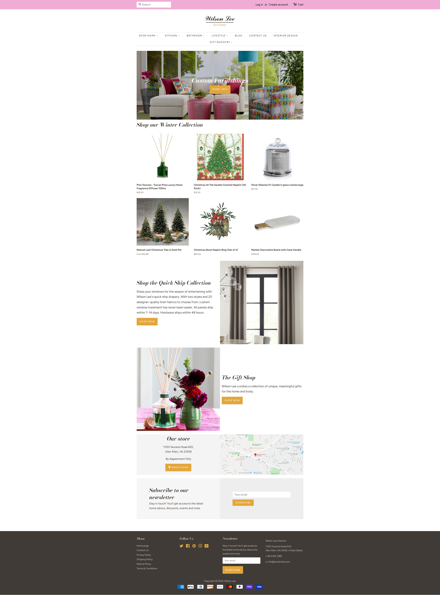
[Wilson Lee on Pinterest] (194, 546)
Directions (179, 467)
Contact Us (258, 35)
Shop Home (147, 35)
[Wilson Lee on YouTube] (206, 546)
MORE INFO (220, 89)
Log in (259, 4)
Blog (239, 35)
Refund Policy (144, 564)
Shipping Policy (145, 559)
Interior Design (285, 35)
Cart (300, 4)
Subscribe (243, 502)
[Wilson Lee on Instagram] (200, 546)
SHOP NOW (232, 400)
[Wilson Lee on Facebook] (188, 546)
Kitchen (171, 35)
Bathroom (195, 35)
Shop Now (147, 321)
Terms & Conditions (147, 568)
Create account (278, 4)
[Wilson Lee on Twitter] (181, 546)
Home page (143, 545)
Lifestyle (219, 35)
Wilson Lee (229, 581)
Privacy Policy (144, 554)
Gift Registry (220, 42)
